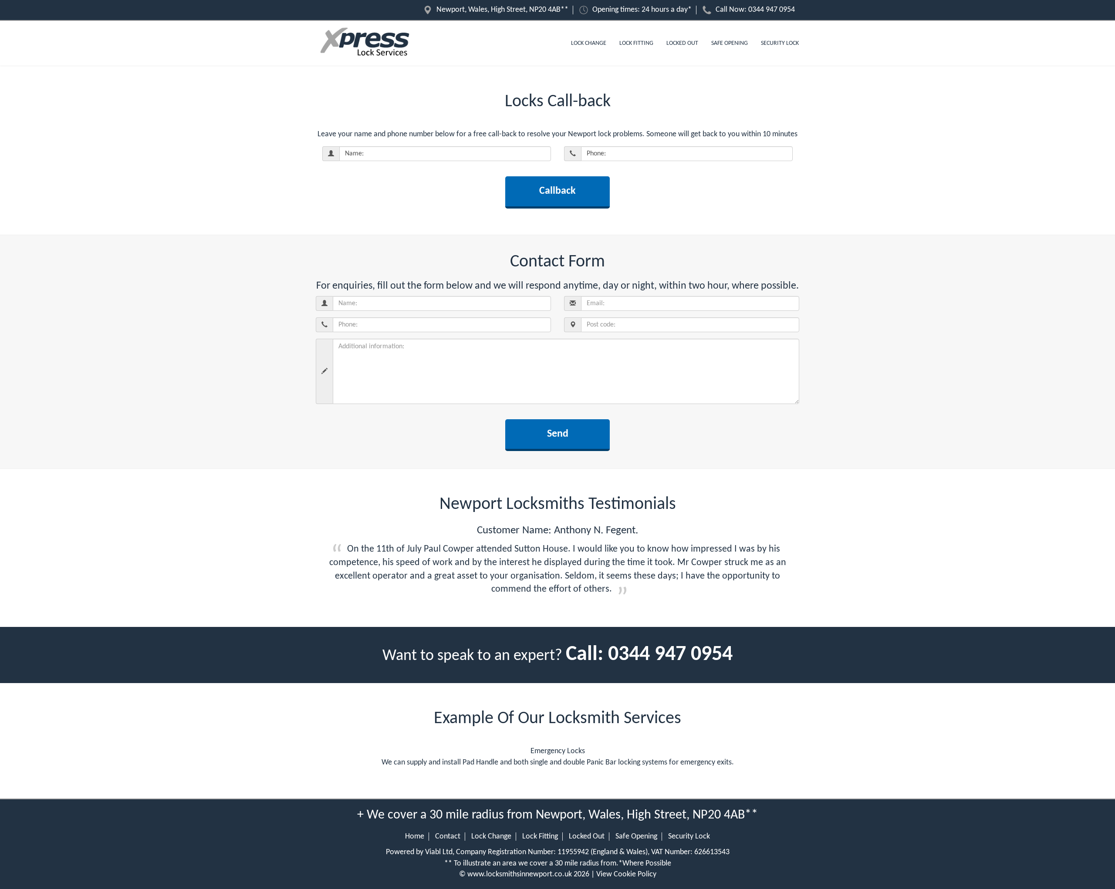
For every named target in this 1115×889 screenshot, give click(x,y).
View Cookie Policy (626, 874)
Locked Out (682, 43)
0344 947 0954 (771, 10)
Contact (447, 836)
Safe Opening (729, 43)
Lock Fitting (636, 43)
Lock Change (588, 43)
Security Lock (780, 43)
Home (414, 836)
